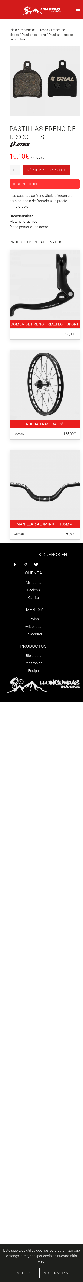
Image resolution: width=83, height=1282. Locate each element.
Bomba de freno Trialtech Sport (45, 324)
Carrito (33, 597)
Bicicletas (33, 656)
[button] (78, 10)
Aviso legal (33, 626)
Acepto (24, 1273)
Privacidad (33, 634)
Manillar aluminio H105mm (45, 524)
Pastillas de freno (34, 35)
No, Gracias (56, 1273)
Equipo (33, 671)
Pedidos (33, 590)
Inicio (13, 30)
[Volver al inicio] (41, 10)
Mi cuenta (33, 582)
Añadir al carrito (46, 170)
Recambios (28, 30)
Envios (33, 619)
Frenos (43, 30)
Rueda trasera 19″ (44, 424)
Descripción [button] (24, 184)
